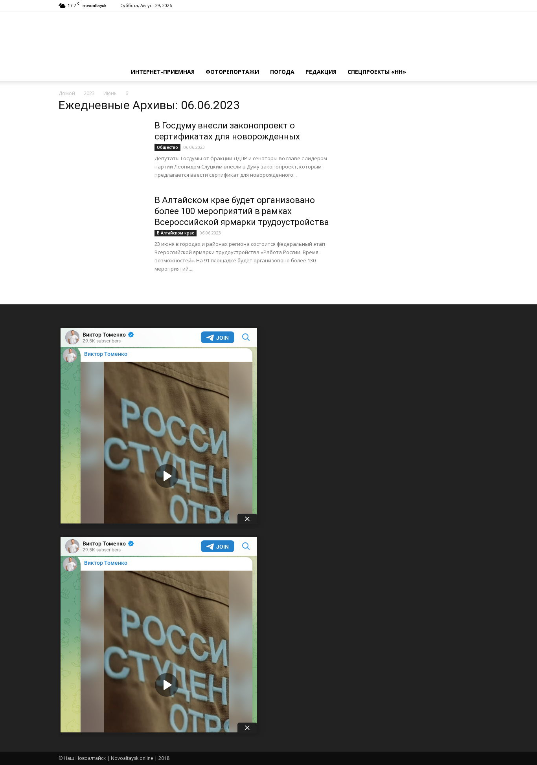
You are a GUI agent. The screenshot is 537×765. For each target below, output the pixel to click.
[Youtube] (472, 5)
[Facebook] (434, 5)
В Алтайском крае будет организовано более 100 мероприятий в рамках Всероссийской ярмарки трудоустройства (241, 211)
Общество (167, 147)
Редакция (321, 71)
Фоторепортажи (232, 71)
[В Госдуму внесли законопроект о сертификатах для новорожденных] (101, 149)
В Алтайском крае (175, 233)
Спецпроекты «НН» (377, 71)
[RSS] (446, 5)
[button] (469, 71)
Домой (67, 93)
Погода (282, 71)
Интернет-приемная (163, 71)
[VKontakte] (459, 5)
